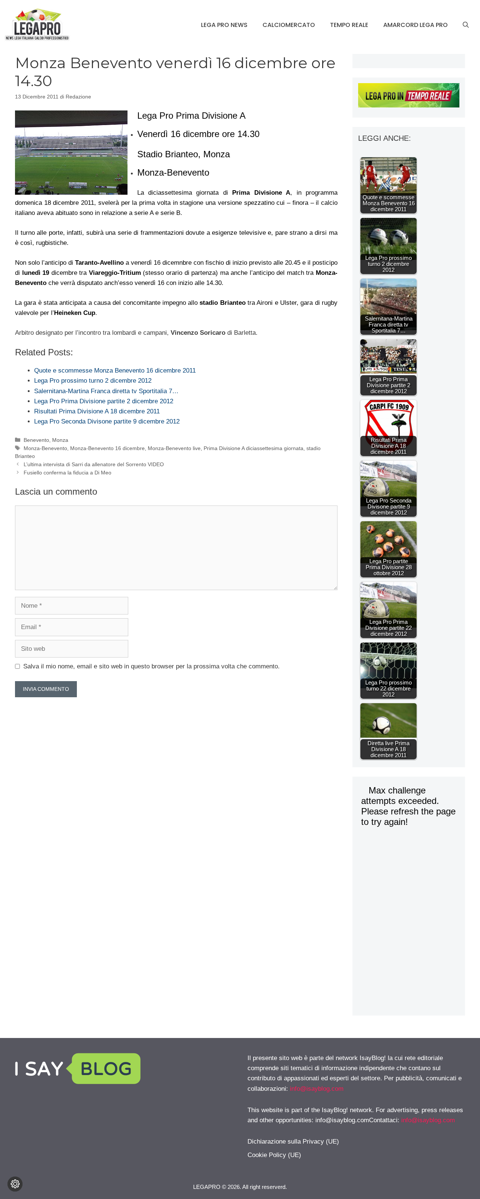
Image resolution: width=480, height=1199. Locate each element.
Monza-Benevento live (174, 448)
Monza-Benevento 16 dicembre (107, 448)
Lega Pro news (224, 25)
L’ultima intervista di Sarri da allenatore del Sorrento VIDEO (94, 464)
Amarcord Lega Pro (415, 25)
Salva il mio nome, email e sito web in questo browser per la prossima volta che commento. (151, 666)
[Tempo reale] (408, 96)
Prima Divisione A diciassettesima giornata (253, 448)
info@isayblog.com (317, 1088)
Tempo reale (349, 25)
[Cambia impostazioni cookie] (15, 1184)
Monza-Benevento (45, 448)
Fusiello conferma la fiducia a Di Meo (67, 473)
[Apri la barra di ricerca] (465, 25)
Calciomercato (288, 25)
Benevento (36, 440)
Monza (60, 440)
